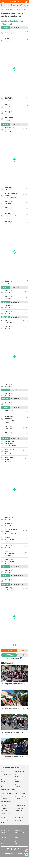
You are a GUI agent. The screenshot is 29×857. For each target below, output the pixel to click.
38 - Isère (3, 822)
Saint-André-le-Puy (19, 774)
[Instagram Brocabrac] (16, 850)
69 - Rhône (17, 819)
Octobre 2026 (18, 810)
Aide (16, 840)
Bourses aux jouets (19, 795)
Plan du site (3, 834)
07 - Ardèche (4, 819)
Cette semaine (4, 810)
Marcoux (3, 771)
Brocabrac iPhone (19, 832)
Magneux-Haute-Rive (6, 779)
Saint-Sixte (3, 778)
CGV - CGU (3, 832)
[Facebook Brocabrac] (13, 850)
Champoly (17, 786)
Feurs (2, 786)
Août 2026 (17, 807)
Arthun (2, 776)
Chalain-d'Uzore (4, 773)
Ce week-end (4, 808)
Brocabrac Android (19, 830)
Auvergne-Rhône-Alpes (7, 9)
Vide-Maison (4, 798)
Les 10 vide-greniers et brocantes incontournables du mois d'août (14, 685)
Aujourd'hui (3, 805)
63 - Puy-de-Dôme (19, 817)
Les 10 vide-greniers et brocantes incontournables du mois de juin (14, 733)
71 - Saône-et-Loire (19, 820)
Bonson (17, 783)
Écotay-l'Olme (4, 781)
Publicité (3, 841)
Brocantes (3, 795)
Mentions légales (5, 830)
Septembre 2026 (19, 808)
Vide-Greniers (4, 796)
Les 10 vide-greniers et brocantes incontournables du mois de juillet (14, 709)
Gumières (17, 776)
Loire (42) (16, 9)
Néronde (17, 781)
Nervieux (3, 785)
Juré (16, 785)
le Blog (2, 843)
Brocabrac (3, 840)
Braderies (17, 798)
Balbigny (17, 773)
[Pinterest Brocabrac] (20, 850)
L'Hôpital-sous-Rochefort (7, 783)
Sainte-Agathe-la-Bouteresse (7, 774)
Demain (2, 807)
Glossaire (17, 841)
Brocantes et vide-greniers (7, 793)
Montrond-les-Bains (20, 771)
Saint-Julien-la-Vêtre (20, 779)
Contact (17, 843)
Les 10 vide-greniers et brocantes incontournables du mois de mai (14, 758)
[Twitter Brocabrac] (9, 850)
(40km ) (6, 23)
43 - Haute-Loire (4, 820)
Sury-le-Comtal (18, 778)
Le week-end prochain (20, 805)
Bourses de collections (20, 793)
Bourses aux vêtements (20, 796)
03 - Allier (3, 817)
